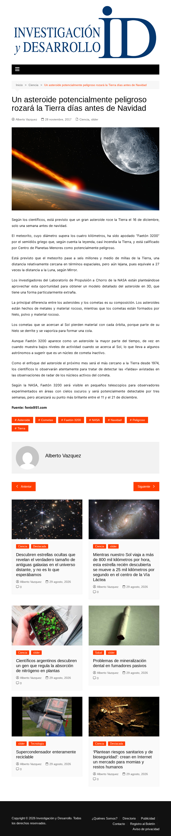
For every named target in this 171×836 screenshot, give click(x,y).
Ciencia (84, 119)
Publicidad (148, 818)
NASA (96, 420)
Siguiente (144, 486)
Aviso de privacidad (146, 829)
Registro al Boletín (142, 824)
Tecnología (37, 743)
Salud (98, 652)
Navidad (116, 420)
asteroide (24, 420)
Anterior (26, 486)
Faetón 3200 (72, 420)
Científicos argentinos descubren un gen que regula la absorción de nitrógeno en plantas (46, 665)
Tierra (21, 428)
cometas (47, 420)
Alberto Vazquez (26, 119)
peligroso (139, 420)
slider (94, 119)
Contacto (119, 824)
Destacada (39, 546)
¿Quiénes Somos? (104, 818)
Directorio (129, 818)
